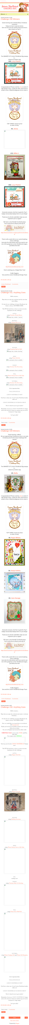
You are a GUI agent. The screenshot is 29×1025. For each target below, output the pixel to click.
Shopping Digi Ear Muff (16, 349)
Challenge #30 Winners (10, 19)
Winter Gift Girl (16, 358)
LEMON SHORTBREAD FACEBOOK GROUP (14, 402)
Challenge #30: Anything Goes (13, 707)
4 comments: (15, 284)
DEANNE (14, 347)
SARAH (14, 365)
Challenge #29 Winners (10, 431)
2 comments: (12, 1009)
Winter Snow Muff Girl (16, 911)
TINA (14, 374)
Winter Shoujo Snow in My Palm (16, 375)
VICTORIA (14, 381)
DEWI (14, 356)
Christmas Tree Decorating (16, 366)
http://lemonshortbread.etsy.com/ (14, 266)
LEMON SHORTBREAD (18, 408)
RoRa (16, 473)
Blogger (17, 1023)
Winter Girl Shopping (22, 955)
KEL (14, 877)
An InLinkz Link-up (6, 279)
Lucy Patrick (16, 61)
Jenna (16, 129)
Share (3, 286)
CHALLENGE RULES (14, 391)
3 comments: (15, 698)
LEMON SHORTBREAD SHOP (14, 394)
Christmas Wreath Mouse (16, 315)
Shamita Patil (15, 725)
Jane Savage (15, 598)
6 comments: (12, 422)
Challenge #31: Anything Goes (13, 292)
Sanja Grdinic (16, 570)
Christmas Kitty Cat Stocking (16, 883)
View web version (14, 1020)
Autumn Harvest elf (16, 322)
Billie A (16, 153)
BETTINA (14, 320)
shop (20, 87)
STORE (20, 733)
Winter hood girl (16, 791)
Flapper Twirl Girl (16, 754)
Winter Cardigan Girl (9, 955)
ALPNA (14, 313)
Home (14, 1017)
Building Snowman (16, 819)
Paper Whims (15, 537)
